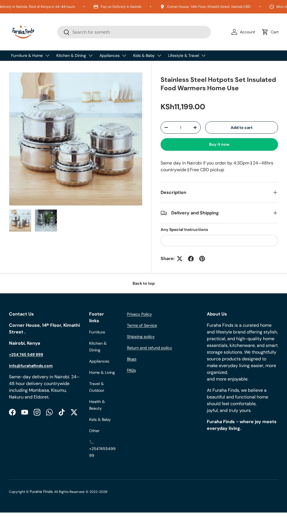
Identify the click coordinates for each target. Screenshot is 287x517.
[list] (75, 139)
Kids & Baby (144, 55)
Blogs (131, 358)
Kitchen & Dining (71, 55)
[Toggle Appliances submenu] (124, 55)
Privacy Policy (139, 314)
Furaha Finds (41, 491)
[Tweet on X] (179, 258)
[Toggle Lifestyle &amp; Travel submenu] (203, 55)
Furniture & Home (27, 55)
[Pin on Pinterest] (202, 258)
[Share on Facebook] (190, 258)
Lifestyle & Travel (183, 55)
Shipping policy (141, 336)
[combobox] (134, 32)
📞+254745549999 (102, 448)
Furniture (97, 332)
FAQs (131, 370)
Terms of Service (142, 325)
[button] (271, 32)
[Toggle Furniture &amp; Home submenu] (47, 55)
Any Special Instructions (184, 229)
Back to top (144, 283)
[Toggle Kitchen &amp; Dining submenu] (90, 55)
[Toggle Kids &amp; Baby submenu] (159, 55)
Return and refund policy (149, 347)
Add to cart (242, 127)
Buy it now (219, 144)
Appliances (109, 55)
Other (94, 430)
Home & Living (102, 372)
